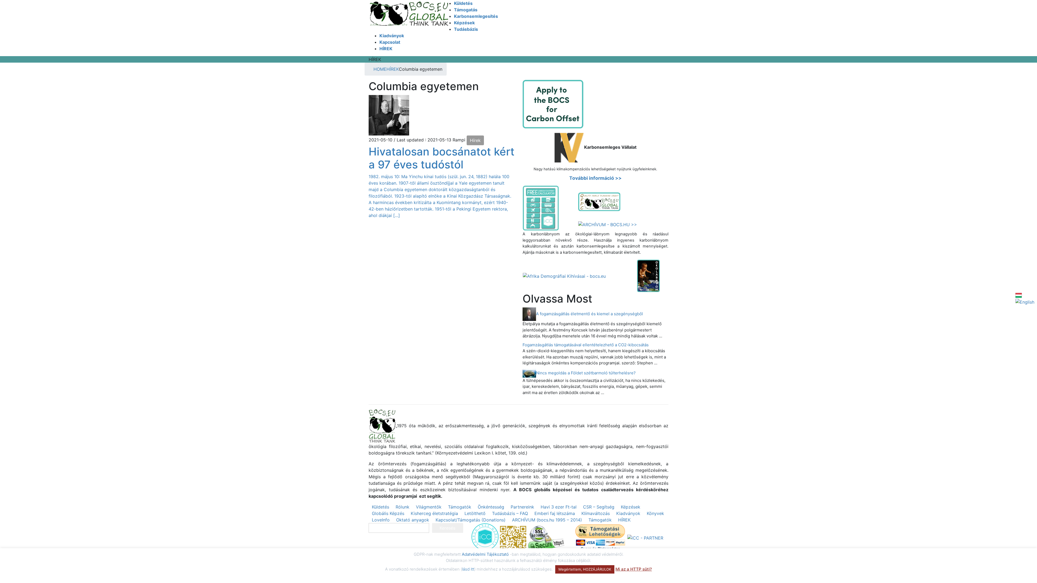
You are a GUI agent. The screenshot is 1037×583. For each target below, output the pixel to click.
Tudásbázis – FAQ (510, 513)
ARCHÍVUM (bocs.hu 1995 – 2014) (547, 520)
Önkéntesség (491, 507)
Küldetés (380, 507)
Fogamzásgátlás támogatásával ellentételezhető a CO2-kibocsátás (586, 344)
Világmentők (429, 507)
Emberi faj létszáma (554, 513)
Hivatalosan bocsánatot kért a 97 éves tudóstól (441, 158)
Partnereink (522, 507)
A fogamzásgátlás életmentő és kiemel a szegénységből (589, 313)
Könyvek (655, 513)
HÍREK (624, 520)
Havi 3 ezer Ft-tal (559, 507)
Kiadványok (628, 513)
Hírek (475, 140)
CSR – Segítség (598, 507)
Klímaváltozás (595, 513)
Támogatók (459, 507)
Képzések (630, 507)
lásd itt (468, 569)
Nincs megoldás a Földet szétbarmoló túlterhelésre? (586, 372)
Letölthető (475, 513)
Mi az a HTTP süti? (633, 569)
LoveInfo (381, 520)
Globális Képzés (388, 513)
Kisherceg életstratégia (434, 513)
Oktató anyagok (412, 520)
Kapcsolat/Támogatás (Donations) (471, 520)
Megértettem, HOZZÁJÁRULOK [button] (584, 569)
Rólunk (402, 507)
